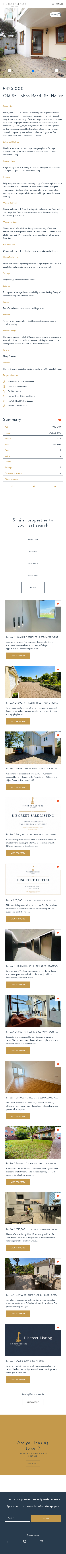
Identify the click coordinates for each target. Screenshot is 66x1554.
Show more (33, 1402)
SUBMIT (46, 1518)
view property (18, 655)
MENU (59, 4)
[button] (9, 70)
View (59, 479)
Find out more (33, 1463)
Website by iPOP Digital (10, 1552)
